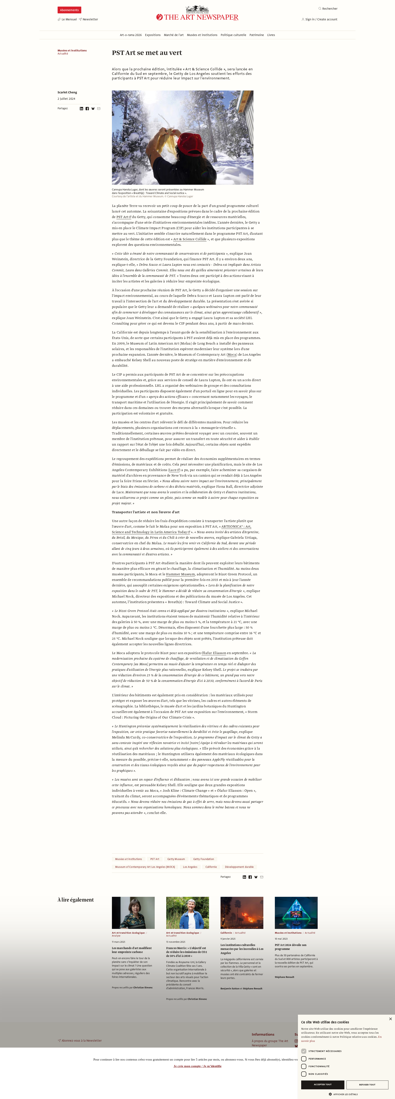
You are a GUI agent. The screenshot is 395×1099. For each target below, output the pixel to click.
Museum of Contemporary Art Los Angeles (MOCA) (145, 867)
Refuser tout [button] (367, 1084)
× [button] (390, 1019)
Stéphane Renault (252, 988)
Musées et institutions (72, 50)
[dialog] (346, 1057)
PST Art (122, 217)
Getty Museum (176, 859)
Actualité (63, 53)
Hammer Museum (180, 574)
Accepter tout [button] (323, 1084)
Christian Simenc (143, 987)
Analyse (116, 935)
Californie (211, 867)
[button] (344, 1094)
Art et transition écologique (128, 932)
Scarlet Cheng (67, 92)
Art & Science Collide (190, 239)
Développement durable (239, 867)
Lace (172, 470)
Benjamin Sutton (230, 988)
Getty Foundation (203, 859)
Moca (232, 354)
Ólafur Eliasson (214, 653)
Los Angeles (190, 867)
